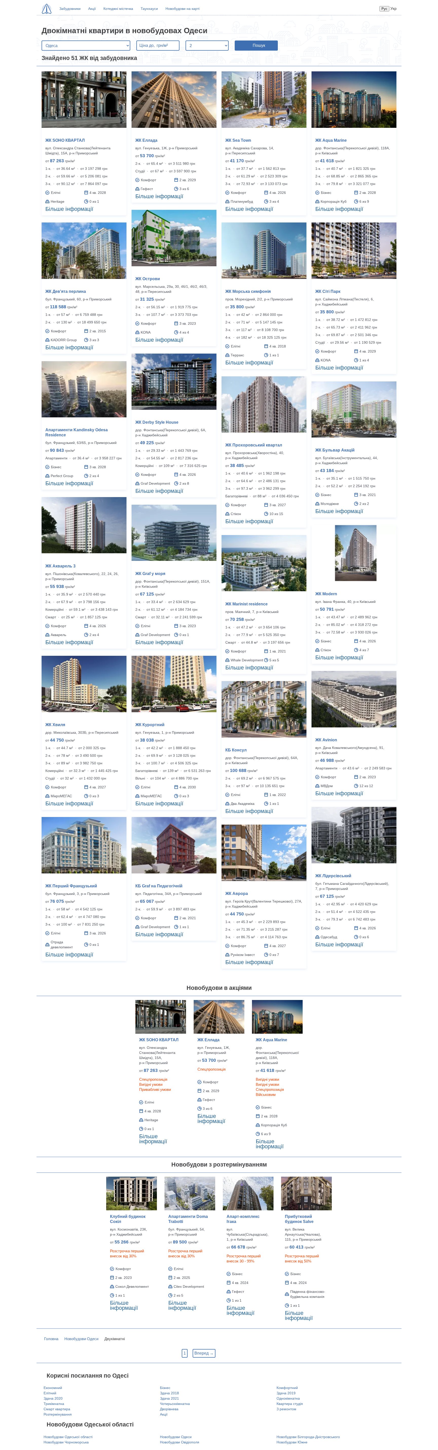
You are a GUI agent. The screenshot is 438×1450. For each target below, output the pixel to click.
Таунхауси (149, 9)
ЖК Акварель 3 (60, 566)
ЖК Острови (147, 279)
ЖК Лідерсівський (333, 876)
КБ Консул (236, 750)
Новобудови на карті (182, 9)
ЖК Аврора (236, 893)
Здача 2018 (169, 1393)
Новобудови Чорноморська (66, 1442)
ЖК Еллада (146, 140)
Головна (51, 1339)
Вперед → (204, 1353)
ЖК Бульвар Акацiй (335, 450)
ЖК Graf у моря (150, 573)
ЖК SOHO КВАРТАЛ (65, 140)
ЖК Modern (326, 594)
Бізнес (165, 1388)
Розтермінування (58, 1414)
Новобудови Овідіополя (179, 1442)
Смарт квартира (57, 1409)
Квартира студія (290, 1404)
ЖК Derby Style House (156, 422)
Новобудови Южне (292, 1442)
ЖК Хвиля (55, 725)
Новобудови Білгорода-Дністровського (308, 1437)
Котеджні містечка (118, 9)
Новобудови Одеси (81, 1339)
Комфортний (287, 1388)
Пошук (259, 45)
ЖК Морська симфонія (248, 291)
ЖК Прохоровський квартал (253, 445)
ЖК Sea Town (238, 140)
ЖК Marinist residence (246, 604)
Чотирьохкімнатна (175, 1404)
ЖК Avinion (326, 740)
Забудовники (70, 9)
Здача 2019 (286, 1393)
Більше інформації (69, 209)
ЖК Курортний (150, 725)
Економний (53, 1388)
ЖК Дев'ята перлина (65, 291)
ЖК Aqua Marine (331, 140)
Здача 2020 (53, 1398)
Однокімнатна (288, 1398)
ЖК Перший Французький (71, 886)
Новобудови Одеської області (68, 1437)
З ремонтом (286, 1409)
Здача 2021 (169, 1398)
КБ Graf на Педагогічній (158, 886)
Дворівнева (169, 1409)
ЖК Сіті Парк (327, 291)
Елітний (50, 1393)
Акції (92, 9)
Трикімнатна (54, 1404)
